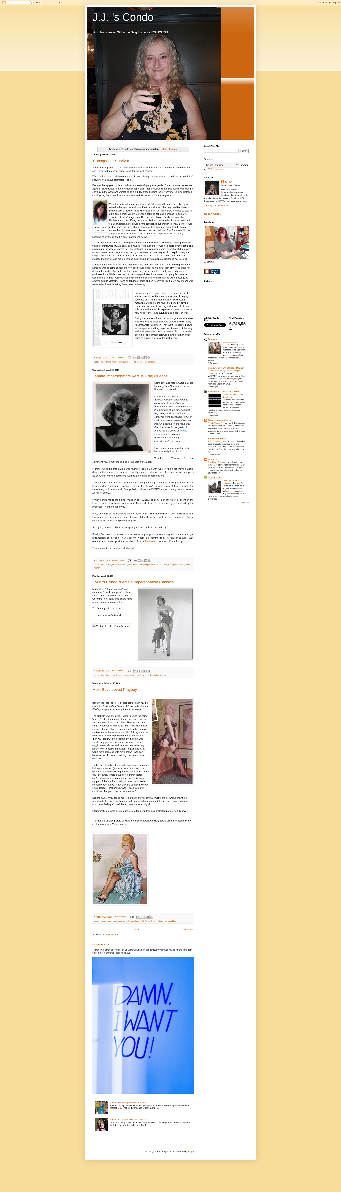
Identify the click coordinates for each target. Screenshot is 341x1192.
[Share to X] (142, 357)
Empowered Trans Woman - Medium (226, 368)
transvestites (170, 921)
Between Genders (217, 438)
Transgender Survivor (110, 161)
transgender (153, 362)
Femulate (212, 339)
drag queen (110, 675)
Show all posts (169, 149)
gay (121, 921)
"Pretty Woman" (215, 423)
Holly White (145, 921)
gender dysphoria (131, 921)
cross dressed (118, 565)
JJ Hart (228, 182)
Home (136, 929)
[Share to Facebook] (145, 357)
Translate (218, 169)
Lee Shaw (163, 565)
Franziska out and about (220, 420)
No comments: (118, 357)
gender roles (130, 362)
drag (102, 362)
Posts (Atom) (111, 934)
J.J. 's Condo (122, 17)
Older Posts (187, 929)
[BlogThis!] (138, 357)
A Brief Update (214, 441)
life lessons (142, 362)
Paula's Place (215, 478)
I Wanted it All (100, 944)
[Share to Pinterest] (148, 357)
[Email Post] (129, 357)
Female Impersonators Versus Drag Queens (130, 376)
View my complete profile (216, 205)
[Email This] (135, 357)
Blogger (192, 1151)
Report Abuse (212, 213)
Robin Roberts (157, 921)
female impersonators (114, 362)
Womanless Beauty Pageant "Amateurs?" (129, 1102)
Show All (245, 503)
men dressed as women (155, 675)
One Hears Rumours (217, 462)
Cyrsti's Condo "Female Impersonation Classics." (134, 582)
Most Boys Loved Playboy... (116, 689)
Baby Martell (106, 565)
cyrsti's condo (132, 565)
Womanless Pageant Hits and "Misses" (128, 1119)
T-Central (212, 459)
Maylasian (150, 541)
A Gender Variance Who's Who (223, 391)
